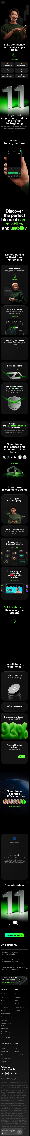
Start (14, 580)
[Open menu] (3, 2)
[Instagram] (7, 1073)
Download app (7, 982)
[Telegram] (11, 1073)
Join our (14, 806)
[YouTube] (15, 1073)
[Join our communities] (23, 801)
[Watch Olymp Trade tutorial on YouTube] (14, 588)
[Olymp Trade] (9, 946)
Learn (14, 59)
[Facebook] (2, 1073)
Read (18, 132)
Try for (14, 547)
